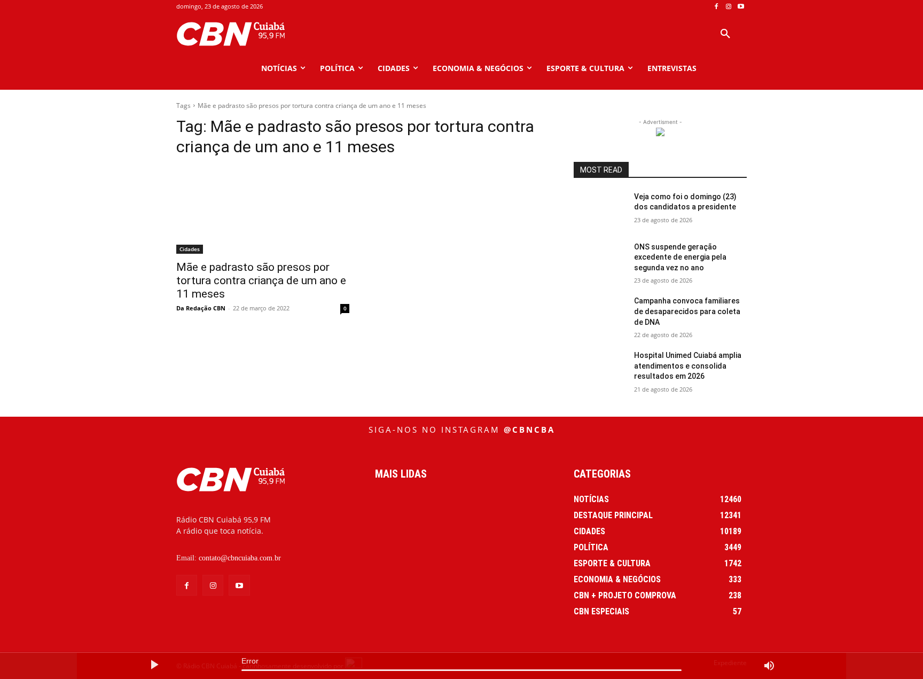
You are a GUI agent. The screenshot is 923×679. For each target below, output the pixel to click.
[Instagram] (728, 7)
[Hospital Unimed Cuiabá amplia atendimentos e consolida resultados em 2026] (599, 368)
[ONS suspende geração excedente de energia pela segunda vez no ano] (599, 260)
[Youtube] (740, 7)
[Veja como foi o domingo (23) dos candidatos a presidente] (599, 210)
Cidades (189, 249)
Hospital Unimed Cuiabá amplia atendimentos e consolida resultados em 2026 (687, 365)
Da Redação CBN (200, 308)
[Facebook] (716, 7)
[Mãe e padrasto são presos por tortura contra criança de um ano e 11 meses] (262, 210)
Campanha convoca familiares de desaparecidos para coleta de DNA (687, 311)
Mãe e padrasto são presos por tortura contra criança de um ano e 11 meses (261, 280)
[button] (725, 34)
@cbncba (529, 429)
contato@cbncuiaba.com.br (240, 558)
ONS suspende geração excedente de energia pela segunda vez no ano (680, 257)
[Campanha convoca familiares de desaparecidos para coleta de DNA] (599, 314)
